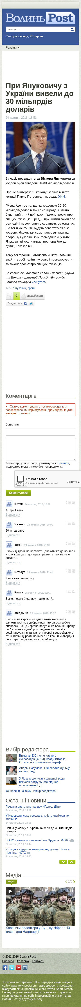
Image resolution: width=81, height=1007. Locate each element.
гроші (31, 288)
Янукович (19, 288)
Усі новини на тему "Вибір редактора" (31, 791)
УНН (61, 196)
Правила (63, 463)
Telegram (38, 282)
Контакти (38, 961)
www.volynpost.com (24, 985)
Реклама (23, 961)
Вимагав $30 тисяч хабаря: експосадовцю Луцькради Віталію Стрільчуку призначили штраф (42, 759)
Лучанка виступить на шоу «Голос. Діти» (33, 806)
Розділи (12, 47)
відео (11, 881)
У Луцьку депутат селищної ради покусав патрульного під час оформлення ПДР (42, 782)
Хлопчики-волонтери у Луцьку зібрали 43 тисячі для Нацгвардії (38, 929)
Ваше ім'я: (13, 424)
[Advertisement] (42, 65)
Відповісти (13, 514)
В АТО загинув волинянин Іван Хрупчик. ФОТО (38, 840)
